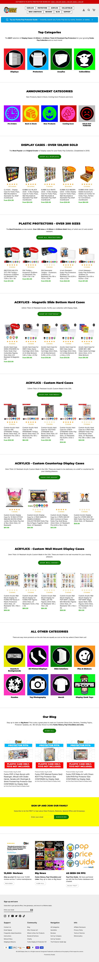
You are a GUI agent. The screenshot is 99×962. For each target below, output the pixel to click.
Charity (29, 939)
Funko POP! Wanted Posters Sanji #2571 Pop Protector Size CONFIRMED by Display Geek (48, 776)
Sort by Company (56, 936)
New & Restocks (35, 12)
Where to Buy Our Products (35, 933)
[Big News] (49, 855)
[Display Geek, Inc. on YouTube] (12, 916)
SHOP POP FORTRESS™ (49, 394)
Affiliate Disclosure (80, 927)
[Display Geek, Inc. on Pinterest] (20, 916)
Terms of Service (79, 933)
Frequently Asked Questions (12, 933)
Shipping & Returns (10, 942)
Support (67, 12)
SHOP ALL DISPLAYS (49, 156)
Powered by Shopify (49, 954)
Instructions (7, 936)
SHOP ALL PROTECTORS (49, 237)
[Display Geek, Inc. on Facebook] (9, 916)
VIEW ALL (49, 731)
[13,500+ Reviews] (18, 855)
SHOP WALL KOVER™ (49, 562)
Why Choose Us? (32, 930)
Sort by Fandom (56, 939)
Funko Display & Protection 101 (37, 942)
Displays (30, 8)
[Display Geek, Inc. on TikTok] (24, 916)
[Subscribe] (31, 910)
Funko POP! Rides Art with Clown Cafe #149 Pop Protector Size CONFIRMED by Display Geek (79, 776)
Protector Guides (8, 772)
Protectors (42, 8)
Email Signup (8, 930)
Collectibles (67, 8)
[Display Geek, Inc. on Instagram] (5, 916)
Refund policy (78, 936)
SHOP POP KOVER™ (49, 477)
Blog (58, 12)
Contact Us (7, 927)
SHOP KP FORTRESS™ (49, 314)
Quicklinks (54, 930)
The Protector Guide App (58, 942)
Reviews (48, 12)
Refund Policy (8, 939)
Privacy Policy (78, 930)
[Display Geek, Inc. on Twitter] (16, 916)
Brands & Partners (33, 936)
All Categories (55, 927)
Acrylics (54, 8)
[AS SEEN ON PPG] (80, 855)
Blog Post (72, 885)
